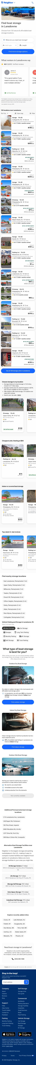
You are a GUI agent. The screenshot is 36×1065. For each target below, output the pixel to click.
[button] (9, 45)
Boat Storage (13, 967)
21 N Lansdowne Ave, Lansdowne (14, 817)
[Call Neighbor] (33, 2)
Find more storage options (18, 51)
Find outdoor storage (18, 702)
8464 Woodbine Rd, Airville (12, 829)
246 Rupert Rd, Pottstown (11, 821)
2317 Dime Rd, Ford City (11, 833)
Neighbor (6, 967)
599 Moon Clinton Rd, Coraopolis (14, 837)
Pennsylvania (21, 967)
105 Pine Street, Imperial (11, 825)
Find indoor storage (18, 747)
